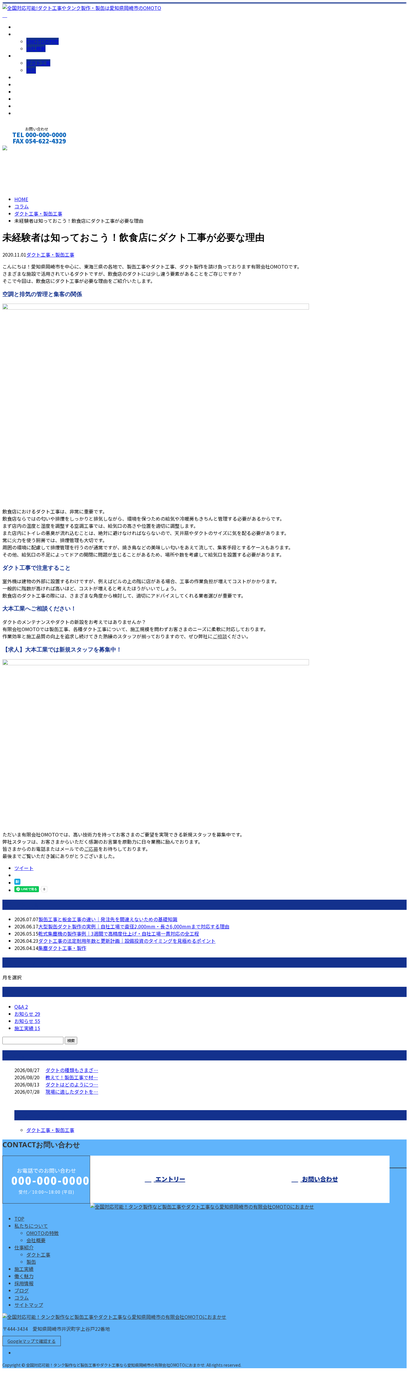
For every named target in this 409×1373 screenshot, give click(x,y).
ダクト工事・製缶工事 (38, 213)
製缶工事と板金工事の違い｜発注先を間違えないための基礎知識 (107, 919)
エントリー (169, 1179)
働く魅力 (24, 84)
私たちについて (31, 34)
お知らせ (27, 1013)
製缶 (31, 70)
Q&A (21, 1006)
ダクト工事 (38, 62)
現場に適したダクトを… (72, 1091)
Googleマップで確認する (31, 1341)
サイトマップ (28, 113)
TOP (19, 27)
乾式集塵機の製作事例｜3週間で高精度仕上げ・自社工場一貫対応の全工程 (118, 933)
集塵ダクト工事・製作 (62, 947)
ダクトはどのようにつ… (72, 1084)
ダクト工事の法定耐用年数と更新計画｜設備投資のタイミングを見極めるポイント (127, 940)
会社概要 (36, 48)
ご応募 (91, 848)
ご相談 (220, 636)
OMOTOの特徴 (42, 41)
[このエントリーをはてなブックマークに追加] (17, 882)
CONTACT (23, 149)
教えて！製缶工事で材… (72, 1077)
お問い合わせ (319, 1179)
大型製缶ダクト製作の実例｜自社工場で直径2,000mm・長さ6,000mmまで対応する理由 (133, 926)
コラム (21, 106)
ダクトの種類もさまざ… (72, 1070)
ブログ (21, 98)
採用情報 (24, 91)
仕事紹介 (24, 55)
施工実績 (24, 77)
